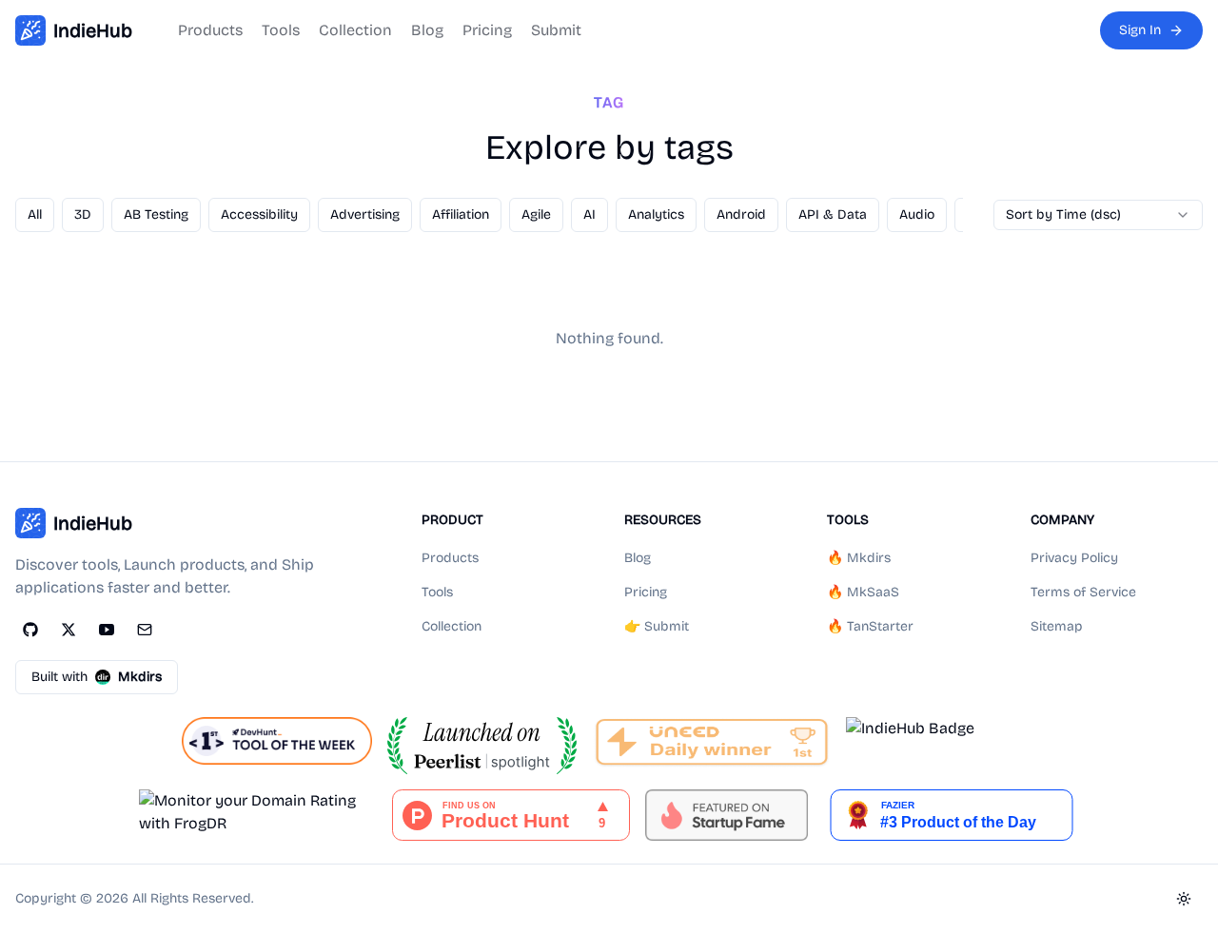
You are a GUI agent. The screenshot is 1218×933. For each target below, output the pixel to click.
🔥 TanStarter (870, 626)
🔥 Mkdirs (859, 558)
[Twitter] (68, 629)
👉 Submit (656, 626)
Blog (427, 30)
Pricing (487, 30)
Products (210, 30)
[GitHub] (30, 629)
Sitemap (1057, 626)
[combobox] (1098, 215)
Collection (355, 30)
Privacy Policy (1074, 558)
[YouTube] (106, 629)
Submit (556, 30)
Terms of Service (1083, 592)
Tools (281, 30)
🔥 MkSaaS (863, 592)
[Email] (144, 629)
